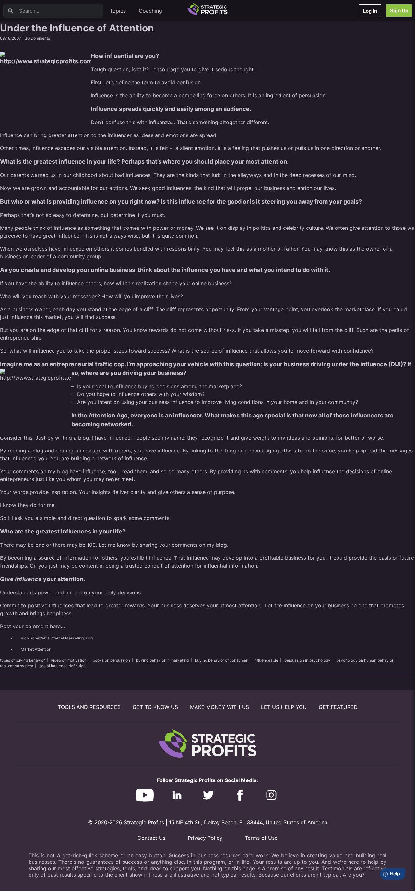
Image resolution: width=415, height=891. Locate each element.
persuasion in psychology (307, 660)
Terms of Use (261, 838)
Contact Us (151, 838)
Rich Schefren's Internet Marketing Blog (57, 638)
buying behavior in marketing (162, 660)
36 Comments (37, 38)
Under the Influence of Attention (77, 28)
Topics (118, 10)
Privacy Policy (205, 838)
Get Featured (338, 707)
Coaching (150, 10)
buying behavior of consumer (221, 660)
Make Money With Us (219, 707)
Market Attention (36, 649)
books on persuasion (111, 660)
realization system (16, 665)
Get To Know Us (155, 707)
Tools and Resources (89, 707)
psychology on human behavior (365, 660)
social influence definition (62, 665)
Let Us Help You (284, 707)
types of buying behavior (22, 660)
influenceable (266, 660)
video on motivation (69, 660)
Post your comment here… (33, 626)
